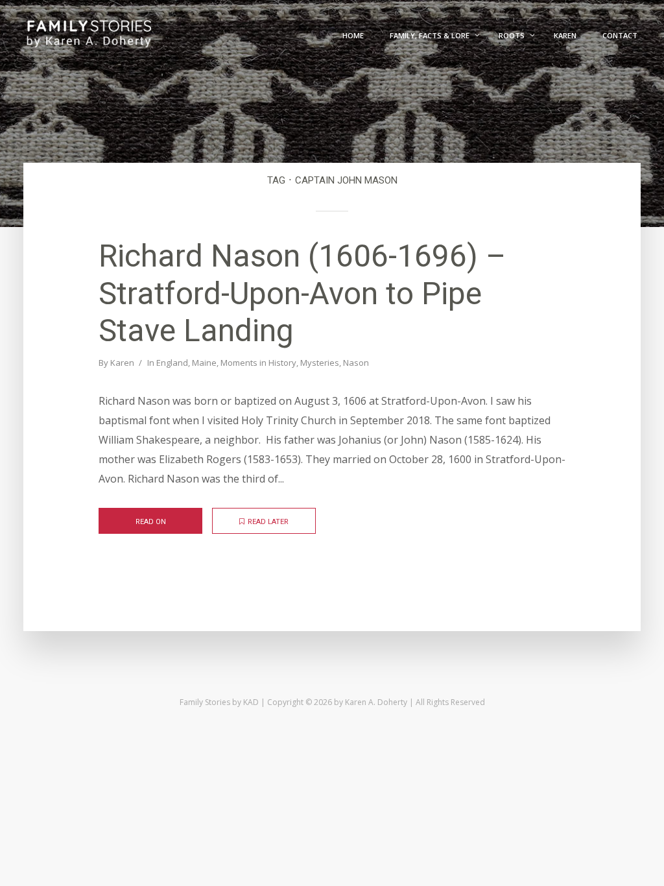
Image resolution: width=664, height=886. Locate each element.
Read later (268, 522)
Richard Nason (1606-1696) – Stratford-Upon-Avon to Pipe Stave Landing (302, 293)
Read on (151, 522)
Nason (356, 362)
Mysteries (319, 362)
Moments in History (258, 362)
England (172, 362)
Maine (204, 362)
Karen (122, 362)
